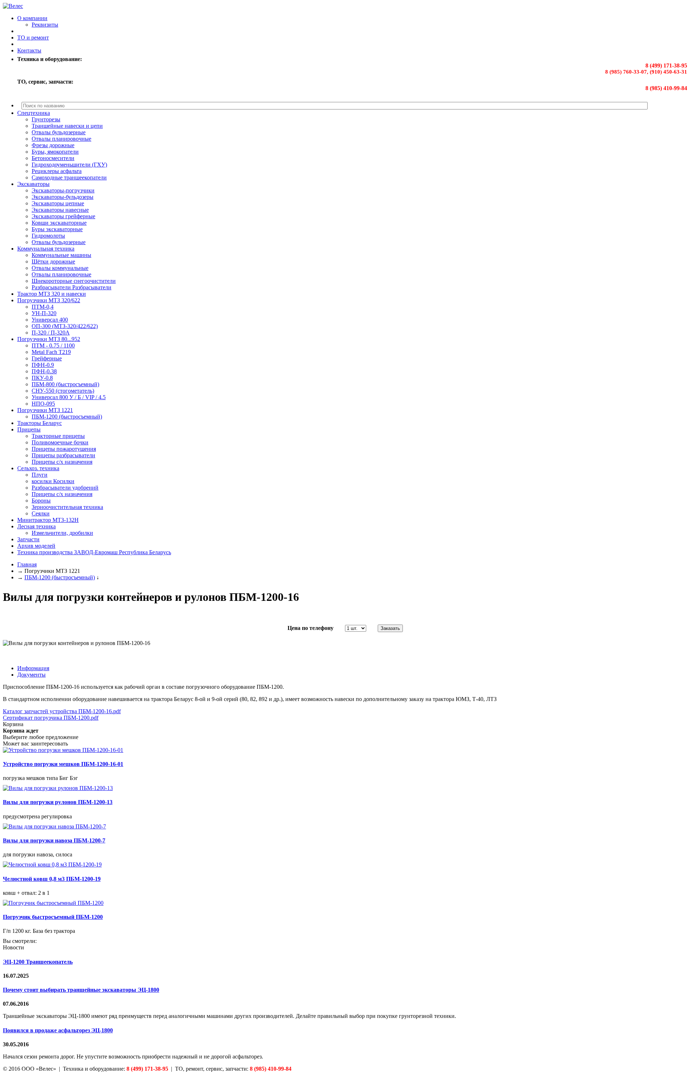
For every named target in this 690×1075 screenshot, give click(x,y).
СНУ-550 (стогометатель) (63, 391)
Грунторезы (46, 119)
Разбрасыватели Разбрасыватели (71, 287)
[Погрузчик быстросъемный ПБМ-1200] (53, 903)
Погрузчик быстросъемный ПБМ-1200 (53, 917)
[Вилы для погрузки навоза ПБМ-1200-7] (54, 826)
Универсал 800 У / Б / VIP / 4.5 (69, 397)
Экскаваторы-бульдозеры (62, 197)
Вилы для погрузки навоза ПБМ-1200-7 (54, 840)
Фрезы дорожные (53, 145)
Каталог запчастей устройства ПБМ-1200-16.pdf (62, 711)
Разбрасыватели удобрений (65, 488)
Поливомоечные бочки (60, 442)
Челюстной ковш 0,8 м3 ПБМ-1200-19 (52, 879)
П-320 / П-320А (51, 332)
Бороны (41, 500)
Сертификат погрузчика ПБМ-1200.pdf (50, 718)
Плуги (39, 475)
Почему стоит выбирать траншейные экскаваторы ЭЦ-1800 (81, 990)
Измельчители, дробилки (62, 533)
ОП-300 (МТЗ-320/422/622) (65, 326)
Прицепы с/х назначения (62, 462)
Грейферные (47, 358)
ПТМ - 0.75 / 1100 (53, 345)
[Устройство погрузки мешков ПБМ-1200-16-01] (63, 750)
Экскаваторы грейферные (63, 216)
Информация (33, 668)
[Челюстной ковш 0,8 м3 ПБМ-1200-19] (52, 864)
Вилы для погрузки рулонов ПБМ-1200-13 (57, 802)
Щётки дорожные (53, 261)
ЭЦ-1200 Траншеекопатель (38, 962)
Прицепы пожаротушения (64, 449)
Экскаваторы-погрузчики (63, 190)
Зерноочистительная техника (67, 507)
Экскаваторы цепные (58, 203)
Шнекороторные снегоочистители (74, 281)
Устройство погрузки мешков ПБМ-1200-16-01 (63, 764)
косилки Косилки (53, 481)
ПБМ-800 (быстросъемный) (65, 384)
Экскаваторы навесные (60, 210)
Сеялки (41, 513)
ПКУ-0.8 (42, 378)
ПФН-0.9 (43, 365)
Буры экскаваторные (57, 229)
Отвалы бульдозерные (59, 132)
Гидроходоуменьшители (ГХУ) (69, 165)
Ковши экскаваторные (59, 223)
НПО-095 (43, 404)
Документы (31, 675)
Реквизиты (45, 25)
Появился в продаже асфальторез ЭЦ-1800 (58, 1030)
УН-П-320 (44, 313)
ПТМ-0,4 (43, 307)
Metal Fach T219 (51, 352)
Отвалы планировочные (61, 139)
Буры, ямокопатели (55, 152)
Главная (27, 564)
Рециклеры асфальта (57, 171)
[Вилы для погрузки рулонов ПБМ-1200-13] (58, 788)
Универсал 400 (50, 320)
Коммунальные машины (61, 255)
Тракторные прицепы (58, 436)
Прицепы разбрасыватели (63, 455)
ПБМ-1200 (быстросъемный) (67, 416)
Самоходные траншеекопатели (69, 177)
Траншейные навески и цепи (67, 126)
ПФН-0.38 (44, 371)
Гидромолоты (48, 236)
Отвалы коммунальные (60, 268)
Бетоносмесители (53, 158)
